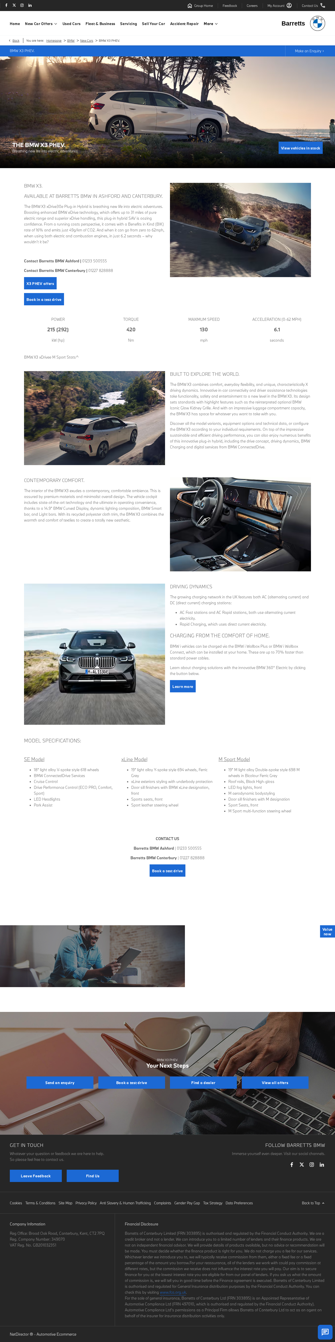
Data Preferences (239, 1203)
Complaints (162, 1203)
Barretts (293, 23)
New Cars (86, 40)
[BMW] (317, 23)
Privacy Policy (86, 1203)
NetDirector (20, 1334)
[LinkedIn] (30, 5)
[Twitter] (14, 5)
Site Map (65, 1203)
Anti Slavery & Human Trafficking (125, 1203)
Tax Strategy (212, 1203)
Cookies (16, 1203)
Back (16, 40)
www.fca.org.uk (173, 1292)
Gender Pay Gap (187, 1203)
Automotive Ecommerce (56, 1334)
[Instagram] (22, 5)
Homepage (54, 40)
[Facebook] (6, 5)
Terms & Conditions (40, 1203)
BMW (71, 40)
